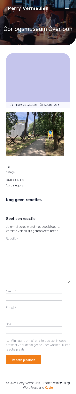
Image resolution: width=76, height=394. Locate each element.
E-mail (11, 308)
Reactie (12, 238)
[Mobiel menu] (67, 8)
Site (8, 324)
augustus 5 (51, 104)
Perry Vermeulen (26, 104)
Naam (11, 291)
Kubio (49, 387)
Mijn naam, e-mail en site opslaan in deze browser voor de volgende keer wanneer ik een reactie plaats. (38, 345)
